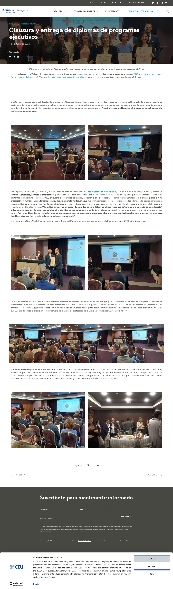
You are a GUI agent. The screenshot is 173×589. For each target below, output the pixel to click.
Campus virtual (137, 3)
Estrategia (24, 24)
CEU (92, 3)
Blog (103, 3)
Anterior (21, 475)
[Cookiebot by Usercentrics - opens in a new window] (16, 584)
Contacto (117, 3)
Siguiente (152, 475)
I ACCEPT (152, 559)
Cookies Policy (48, 577)
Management (36, 24)
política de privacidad (46, 532)
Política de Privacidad (84, 541)
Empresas (13, 24)
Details (36, 584)
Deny (152, 574)
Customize (150, 566)
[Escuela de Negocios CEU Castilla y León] (15, 11)
